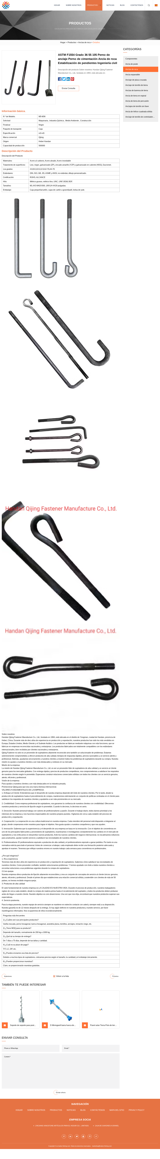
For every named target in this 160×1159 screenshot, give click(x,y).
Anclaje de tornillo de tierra (136, 85)
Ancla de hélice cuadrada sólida (138, 112)
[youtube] (83, 1136)
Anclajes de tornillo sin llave (137, 106)
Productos (92, 5)
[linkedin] (70, 1136)
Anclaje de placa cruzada (136, 80)
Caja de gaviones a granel (107, 1126)
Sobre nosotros (73, 5)
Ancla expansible (132, 75)
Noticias (110, 5)
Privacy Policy (136, 1110)
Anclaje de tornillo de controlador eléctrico (139, 117)
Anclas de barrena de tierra (136, 90)
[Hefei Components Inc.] (6, 5)
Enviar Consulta (68, 88)
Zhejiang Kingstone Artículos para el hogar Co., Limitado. (62, 1126)
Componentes (131, 59)
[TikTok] (96, 1136)
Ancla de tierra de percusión (137, 101)
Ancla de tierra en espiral (135, 96)
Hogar (57, 5)
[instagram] (90, 1136)
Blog (122, 5)
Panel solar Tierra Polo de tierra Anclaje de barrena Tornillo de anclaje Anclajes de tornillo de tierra (103, 1026)
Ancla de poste (131, 64)
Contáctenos (136, 5)
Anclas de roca (84, 42)
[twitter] (77, 1136)
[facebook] (64, 1136)
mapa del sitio (117, 1110)
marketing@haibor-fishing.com (102, 1146)
